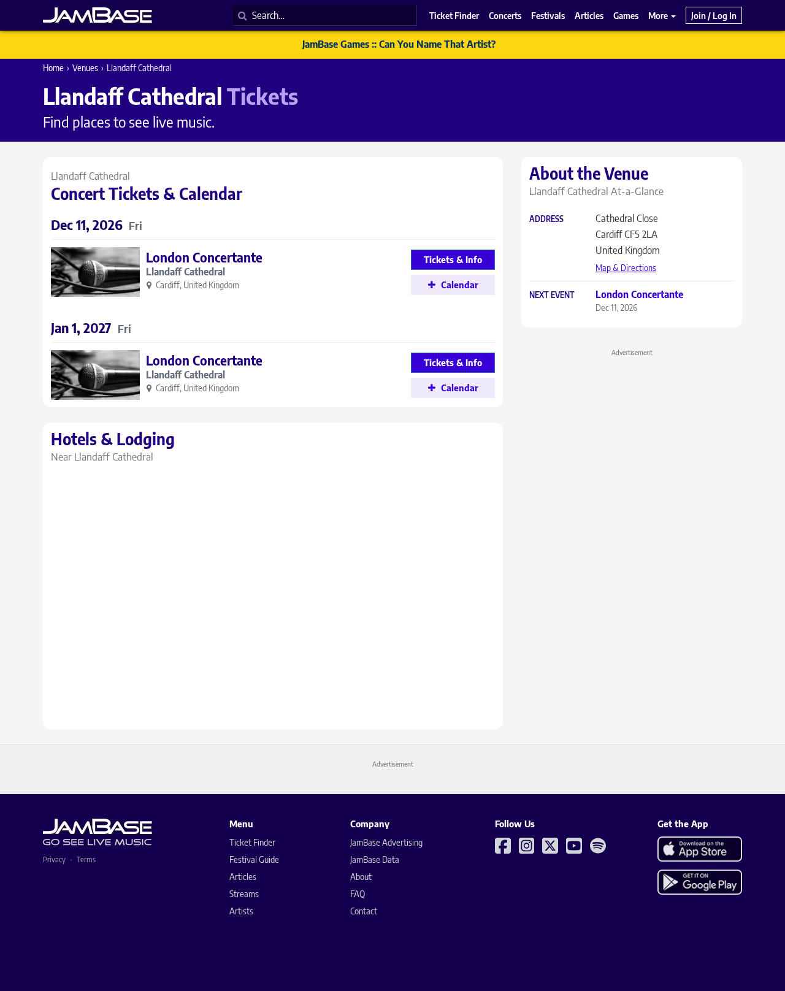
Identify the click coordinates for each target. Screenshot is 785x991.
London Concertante (204, 257)
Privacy (54, 859)
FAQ (357, 894)
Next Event (552, 295)
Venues (85, 68)
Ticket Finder (252, 842)
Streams (244, 894)
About (361, 876)
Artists (241, 911)
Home (53, 68)
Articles (242, 876)
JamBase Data (374, 859)
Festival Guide (254, 859)
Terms (86, 859)
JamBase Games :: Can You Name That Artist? (399, 44)
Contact (363, 911)
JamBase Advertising (386, 842)
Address (546, 219)
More (659, 15)
